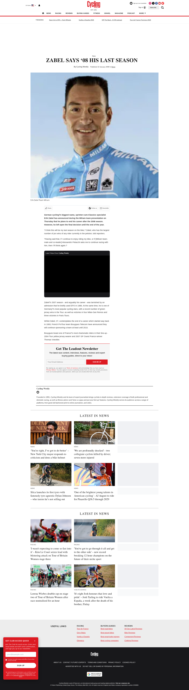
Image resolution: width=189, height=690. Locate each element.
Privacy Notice (51, 370)
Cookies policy (128, 662)
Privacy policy (114, 662)
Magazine (119, 13)
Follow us (94, 208)
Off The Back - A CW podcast (112, 20)
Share (49, 208)
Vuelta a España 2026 (86, 20)
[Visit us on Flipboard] (162, 3)
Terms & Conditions (18, 675)
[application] (77, 274)
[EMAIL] (38, 392)
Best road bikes (107, 629)
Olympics (80, 641)
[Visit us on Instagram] (150, 3)
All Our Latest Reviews (133, 629)
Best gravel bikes (107, 633)
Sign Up (20, 665)
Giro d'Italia (81, 633)
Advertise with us (73, 666)
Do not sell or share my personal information (103, 666)
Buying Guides (83, 13)
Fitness (96, 13)
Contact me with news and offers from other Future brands (21, 660)
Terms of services (72, 368)
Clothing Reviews (131, 641)
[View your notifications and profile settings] (39, 5)
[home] (43, 13)
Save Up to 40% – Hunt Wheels (60, 20)
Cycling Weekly (82, 67)
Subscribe (153, 7)
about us (57, 662)
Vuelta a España (83, 637)
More (141, 13)
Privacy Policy (28, 673)
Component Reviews (132, 637)
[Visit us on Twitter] (153, 3)
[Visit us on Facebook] (156, 3)
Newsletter (105, 208)
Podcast (131, 13)
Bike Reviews (129, 633)
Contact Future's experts (74, 662)
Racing (58, 13)
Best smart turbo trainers (110, 637)
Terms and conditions (97, 662)
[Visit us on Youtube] (159, 3)
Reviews (69, 13)
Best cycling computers (110, 641)
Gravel (107, 13)
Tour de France (82, 629)
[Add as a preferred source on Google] (94, 674)
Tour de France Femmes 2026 (140, 20)
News (48, 13)
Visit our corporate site (123, 683)
